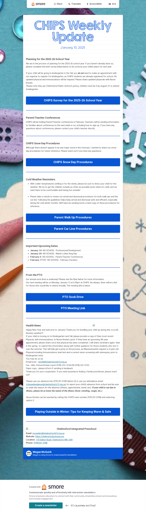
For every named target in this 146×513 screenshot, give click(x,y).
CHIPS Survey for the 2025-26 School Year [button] (73, 100)
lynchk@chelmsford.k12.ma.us (52, 362)
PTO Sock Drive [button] (73, 297)
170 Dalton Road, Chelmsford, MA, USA (54, 439)
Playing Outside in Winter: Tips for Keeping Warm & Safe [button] (73, 411)
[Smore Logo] (38, 4)
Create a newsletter (46, 505)
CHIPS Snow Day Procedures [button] (73, 162)
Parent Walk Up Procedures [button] (73, 217)
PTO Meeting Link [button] (73, 308)
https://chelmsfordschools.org (49, 436)
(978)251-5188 (40, 443)
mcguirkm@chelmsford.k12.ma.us (48, 433)
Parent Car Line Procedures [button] (73, 228)
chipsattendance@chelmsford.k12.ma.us (46, 384)
